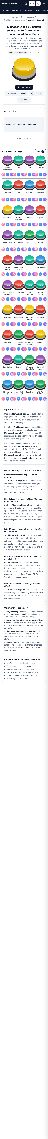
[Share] (7, 174)
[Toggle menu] (43, 3)
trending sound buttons (24, 458)
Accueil (6, 10)
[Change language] (32, 3)
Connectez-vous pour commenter (21, 124)
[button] (24, 70)
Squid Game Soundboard (14, 20)
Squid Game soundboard (25, 417)
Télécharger (26, 87)
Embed (26, 100)
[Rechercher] (25, 3)
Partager (37, 93)
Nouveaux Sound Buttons (21, 10)
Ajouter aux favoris (18, 93)
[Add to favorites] (3, 174)
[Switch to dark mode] (38, 3)
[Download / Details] (12, 174)
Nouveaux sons (27, 17)
